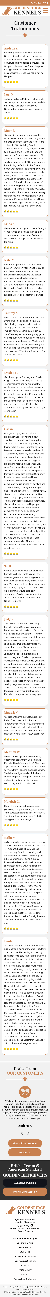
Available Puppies (25, 1182)
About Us (25, 1265)
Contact (25, 1274)
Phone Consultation (25, 1191)
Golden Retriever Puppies (25, 1238)
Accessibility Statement (25, 1279)
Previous (21, 1133)
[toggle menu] (45, 11)
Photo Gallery (25, 1270)
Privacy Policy (34, 1294)
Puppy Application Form (25, 1261)
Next (28, 1133)
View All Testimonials (25, 1143)
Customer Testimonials (25, 1256)
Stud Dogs (25, 1252)
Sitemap (31, 1289)
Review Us (25, 1152)
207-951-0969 (40, 2)
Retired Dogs (25, 1247)
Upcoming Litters (25, 1243)
